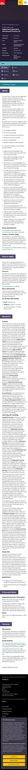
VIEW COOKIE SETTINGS (14, 764)
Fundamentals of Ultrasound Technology (13, 232)
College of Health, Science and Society (14, 643)
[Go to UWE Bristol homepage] (2, 24)
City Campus (5, 706)
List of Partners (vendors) (8, 753)
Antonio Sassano (17, 57)
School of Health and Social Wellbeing (19, 45)
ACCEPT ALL (14, 756)
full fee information (13, 599)
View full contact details (8, 695)
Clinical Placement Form (8, 286)
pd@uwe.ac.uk (6, 245)
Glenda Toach (15, 56)
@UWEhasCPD (7, 308)
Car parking (5, 714)
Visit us (4, 716)
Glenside (16, 48)
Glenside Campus (7, 711)
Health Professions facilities (9, 650)
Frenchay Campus (7, 709)
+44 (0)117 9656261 (13, 694)
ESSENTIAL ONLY (14, 760)
